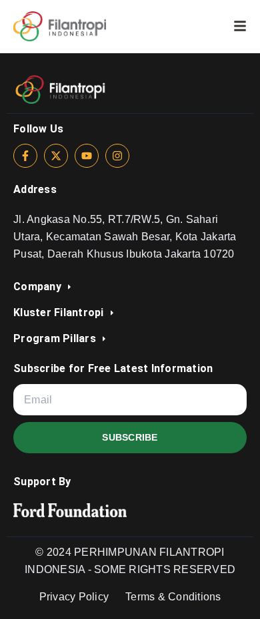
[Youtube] (87, 156)
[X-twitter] (56, 156)
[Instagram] (117, 156)
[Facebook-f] (25, 156)
